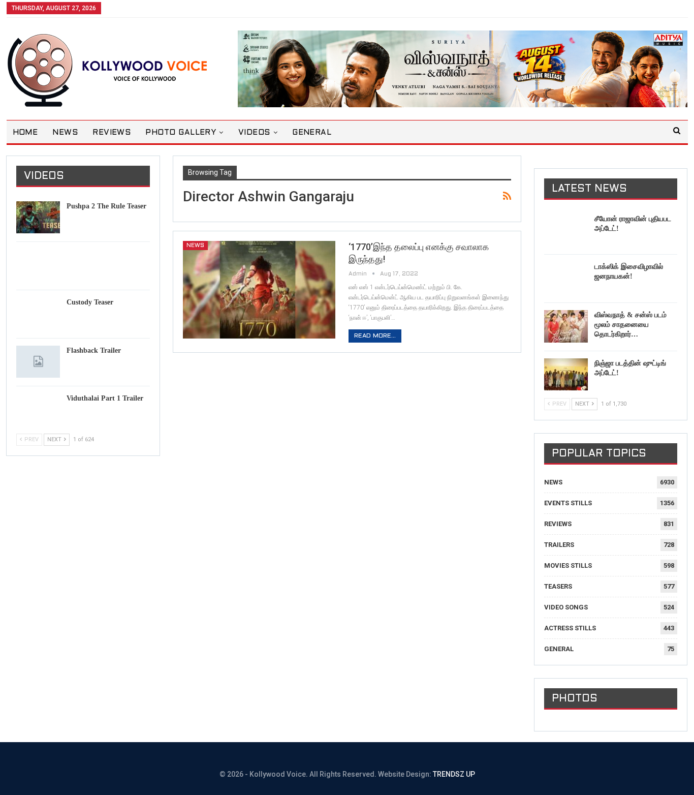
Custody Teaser (90, 302)
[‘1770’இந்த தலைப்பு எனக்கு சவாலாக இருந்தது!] (259, 290)
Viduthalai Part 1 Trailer (105, 398)
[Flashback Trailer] (38, 362)
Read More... (375, 336)
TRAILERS (559, 544)
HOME (25, 132)
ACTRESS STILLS (570, 628)
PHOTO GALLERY (180, 132)
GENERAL (311, 132)
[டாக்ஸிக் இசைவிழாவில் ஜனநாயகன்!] (566, 278)
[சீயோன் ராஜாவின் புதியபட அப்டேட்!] (566, 230)
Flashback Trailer (94, 350)
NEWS (65, 132)
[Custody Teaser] (38, 313)
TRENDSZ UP (454, 774)
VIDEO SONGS (566, 607)
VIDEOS (254, 132)
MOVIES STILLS (568, 565)
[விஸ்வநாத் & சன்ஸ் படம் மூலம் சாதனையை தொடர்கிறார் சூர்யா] (566, 326)
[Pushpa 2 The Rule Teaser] (38, 217)
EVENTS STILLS (568, 503)
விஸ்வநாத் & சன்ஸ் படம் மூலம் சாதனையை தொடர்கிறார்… (630, 324)
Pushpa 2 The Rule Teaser (106, 206)
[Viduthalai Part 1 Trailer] (38, 409)
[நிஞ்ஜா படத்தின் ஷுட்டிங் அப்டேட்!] (566, 374)
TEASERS (558, 586)
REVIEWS (111, 132)
